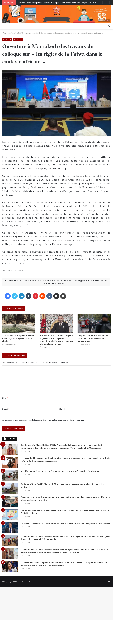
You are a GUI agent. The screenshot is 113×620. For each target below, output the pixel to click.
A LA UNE (16, 33)
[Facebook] (8, 296)
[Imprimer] (63, 296)
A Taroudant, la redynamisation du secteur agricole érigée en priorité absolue (18, 338)
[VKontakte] (49, 296)
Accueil (7, 33)
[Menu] (3, 25)
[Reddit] (42, 296)
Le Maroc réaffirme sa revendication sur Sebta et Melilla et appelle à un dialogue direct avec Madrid (65, 523)
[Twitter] (15, 296)
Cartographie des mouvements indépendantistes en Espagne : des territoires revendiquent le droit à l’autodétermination (65, 512)
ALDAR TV (18, 39)
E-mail (5, 408)
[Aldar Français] (56, 14)
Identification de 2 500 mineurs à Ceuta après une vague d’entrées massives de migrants (60, 471)
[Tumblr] (28, 296)
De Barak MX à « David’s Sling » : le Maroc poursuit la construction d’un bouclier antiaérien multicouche (62, 486)
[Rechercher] (109, 25)
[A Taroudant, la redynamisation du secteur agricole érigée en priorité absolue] (18, 323)
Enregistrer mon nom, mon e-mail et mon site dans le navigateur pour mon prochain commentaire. (45, 419)
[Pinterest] (35, 296)
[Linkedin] (22, 296)
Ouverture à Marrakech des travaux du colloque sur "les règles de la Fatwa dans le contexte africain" (57, 282)
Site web (62, 408)
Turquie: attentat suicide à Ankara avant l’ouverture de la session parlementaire (93, 338)
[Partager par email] (56, 296)
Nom (5, 397)
